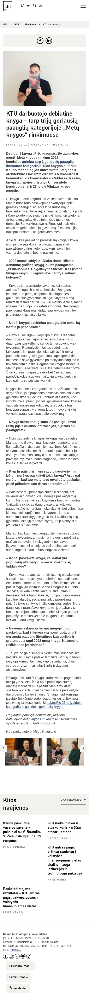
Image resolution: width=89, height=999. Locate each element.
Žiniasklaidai (17, 988)
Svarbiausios (71, 799)
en (28, 6)
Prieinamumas (19, 966)
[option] (23, 752)
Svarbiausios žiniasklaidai (28, 144)
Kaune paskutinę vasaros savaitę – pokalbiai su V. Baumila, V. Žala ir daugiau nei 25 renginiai (22, 832)
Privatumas (17, 977)
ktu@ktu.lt (16, 949)
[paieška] (34, 5)
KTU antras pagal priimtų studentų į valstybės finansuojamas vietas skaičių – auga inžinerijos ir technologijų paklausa (65, 860)
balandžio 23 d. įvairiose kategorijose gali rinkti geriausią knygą (44, 705)
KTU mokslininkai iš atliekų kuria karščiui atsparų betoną (64, 827)
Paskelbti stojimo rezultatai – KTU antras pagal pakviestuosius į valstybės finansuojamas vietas (21, 897)
